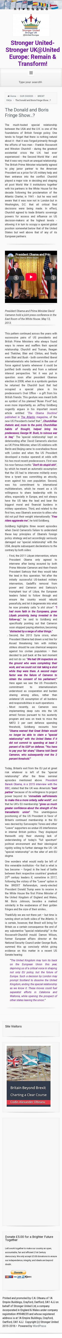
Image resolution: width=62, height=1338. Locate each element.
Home (13, 96)
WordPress (39, 1326)
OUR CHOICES (26, 96)
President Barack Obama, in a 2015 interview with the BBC (31, 784)
